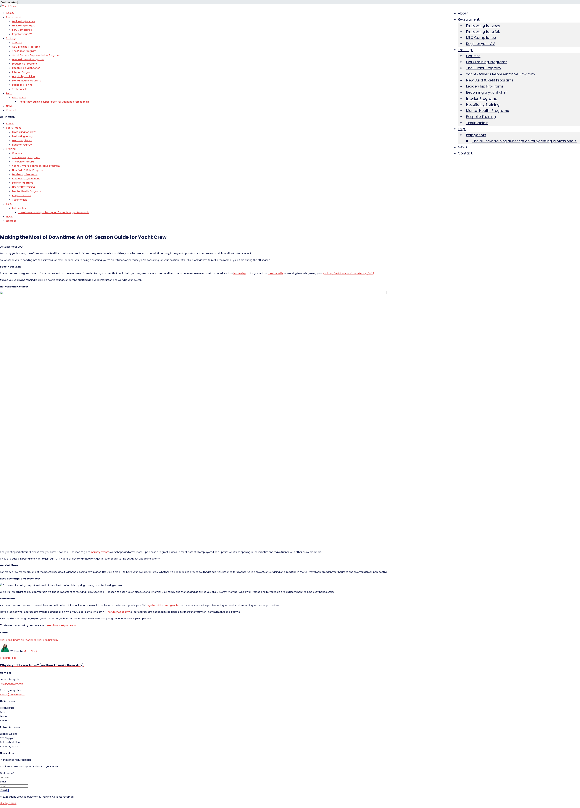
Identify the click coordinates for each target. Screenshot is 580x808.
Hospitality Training (483, 104)
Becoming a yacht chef (486, 92)
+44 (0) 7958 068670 (12, 694)
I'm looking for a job (23, 25)
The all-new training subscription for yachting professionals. (524, 141)
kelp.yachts (476, 135)
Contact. (465, 153)
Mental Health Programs (487, 110)
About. (463, 13)
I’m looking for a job (483, 31)
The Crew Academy (118, 612)
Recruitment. (469, 19)
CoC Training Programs (486, 62)
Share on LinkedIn (47, 640)
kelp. (462, 129)
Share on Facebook (24, 640)
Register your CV (480, 43)
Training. (465, 49)
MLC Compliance (481, 37)
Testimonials (477, 122)
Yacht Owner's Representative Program (36, 55)
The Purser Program (483, 68)
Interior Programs (481, 98)
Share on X (6, 640)
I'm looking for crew (23, 21)
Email (4, 781)
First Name (7, 773)
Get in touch (7, 117)
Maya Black (30, 651)
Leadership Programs (485, 86)
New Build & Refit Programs (489, 80)
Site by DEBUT (8, 803)
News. (463, 147)
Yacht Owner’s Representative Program (500, 74)
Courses (473, 56)
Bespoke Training (481, 116)
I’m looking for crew (483, 25)
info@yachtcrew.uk (11, 683)
